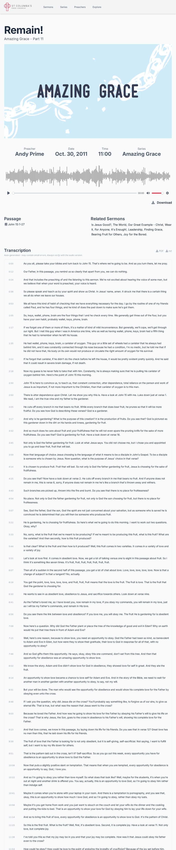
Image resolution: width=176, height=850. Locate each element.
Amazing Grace (141, 154)
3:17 (11, 419)
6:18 (11, 582)
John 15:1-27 (16, 224)
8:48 (11, 701)
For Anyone (102, 229)
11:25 (12, 825)
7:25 (11, 638)
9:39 (11, 741)
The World (119, 224)
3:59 (11, 454)
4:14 (11, 466)
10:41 (12, 793)
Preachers (80, 7)
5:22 (11, 522)
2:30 (11, 383)
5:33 (11, 534)
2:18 (11, 371)
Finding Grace (153, 229)
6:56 (11, 614)
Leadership (135, 229)
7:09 (11, 626)
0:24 (11, 279)
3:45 (11, 443)
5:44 (11, 546)
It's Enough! (118, 229)
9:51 (11, 753)
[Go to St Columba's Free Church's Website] (18, 7)
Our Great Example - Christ (145, 224)
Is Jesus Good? (101, 224)
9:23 (11, 729)
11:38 (12, 837)
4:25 (11, 478)
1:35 (11, 343)
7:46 (11, 654)
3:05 (11, 407)
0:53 (11, 303)
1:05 (11, 315)
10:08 (12, 765)
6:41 (11, 602)
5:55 (11, 558)
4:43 (11, 490)
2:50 (11, 395)
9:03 (11, 713)
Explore (97, 7)
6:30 (11, 594)
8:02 (11, 666)
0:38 (11, 291)
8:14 (11, 678)
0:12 (11, 271)
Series (63, 7)
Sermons (48, 7)
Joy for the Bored (134, 234)
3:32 (11, 431)
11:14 (12, 817)
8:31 (11, 689)
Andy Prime (29, 154)
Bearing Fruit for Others (106, 234)
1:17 (11, 327)
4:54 (11, 498)
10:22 (12, 777)
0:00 (11, 263)
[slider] (74, 193)
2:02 (11, 359)
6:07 (11, 570)
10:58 (12, 805)
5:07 (11, 510)
